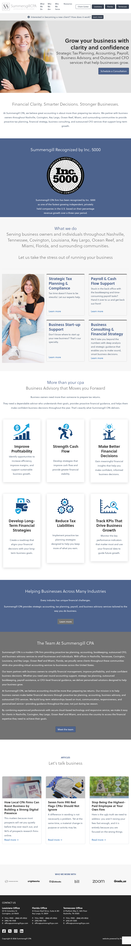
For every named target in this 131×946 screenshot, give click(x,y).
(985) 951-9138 (10, 920)
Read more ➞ (21, 839)
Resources (68, 3)
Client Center (83, 6)
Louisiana (98, 6)
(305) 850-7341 (40, 920)
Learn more (97, 17)
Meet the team (65, 729)
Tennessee (122, 6)
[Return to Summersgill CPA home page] (19, 6)
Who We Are (49, 6)
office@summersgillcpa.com (16, 923)
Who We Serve (57, 6)
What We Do (42, 6)
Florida (110, 6)
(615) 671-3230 (71, 920)
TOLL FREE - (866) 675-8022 (16, 918)
